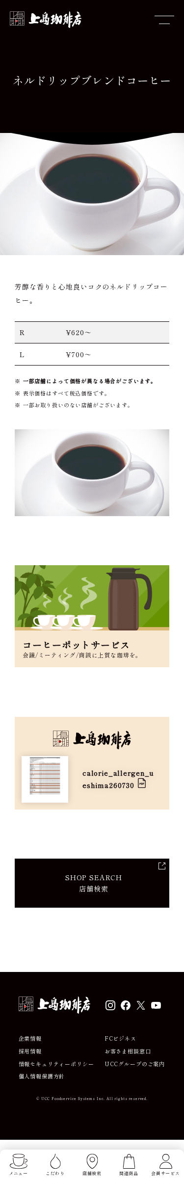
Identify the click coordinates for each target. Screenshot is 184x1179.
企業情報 (30, 1038)
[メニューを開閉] (164, 19)
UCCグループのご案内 (135, 1064)
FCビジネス (120, 1038)
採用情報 (30, 1051)
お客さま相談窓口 (128, 1051)
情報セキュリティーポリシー (56, 1064)
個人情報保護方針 (42, 1076)
